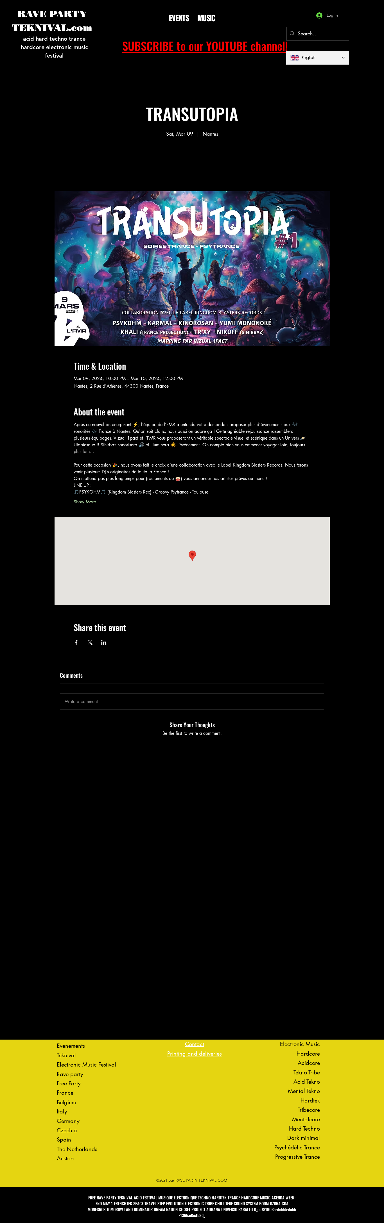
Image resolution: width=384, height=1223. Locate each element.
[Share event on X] (90, 642)
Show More (85, 502)
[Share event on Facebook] (76, 642)
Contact (194, 1044)
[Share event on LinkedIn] (104, 642)
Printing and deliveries (194, 1053)
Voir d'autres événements (192, 165)
